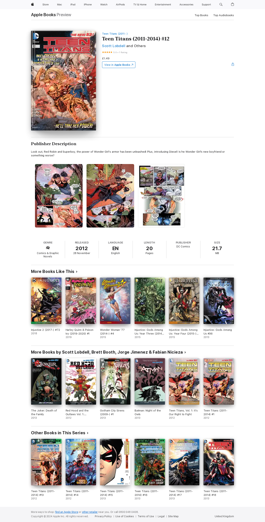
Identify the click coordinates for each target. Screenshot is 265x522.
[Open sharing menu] (233, 65)
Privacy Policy (103, 516)
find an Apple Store (66, 512)
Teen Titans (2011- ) (115, 33)
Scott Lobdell (113, 46)
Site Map (173, 516)
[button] (221, 4)
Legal (161, 516)
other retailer (90, 512)
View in (117, 64)
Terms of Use (146, 516)
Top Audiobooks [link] (223, 15)
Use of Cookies (124, 516)
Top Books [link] (201, 15)
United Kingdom (224, 516)
